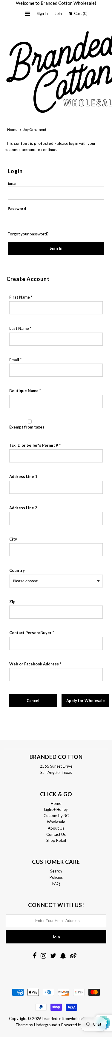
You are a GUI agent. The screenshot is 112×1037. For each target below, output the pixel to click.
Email (13, 183)
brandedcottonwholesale (64, 1018)
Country (17, 570)
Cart (80, 13)
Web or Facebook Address (34, 664)
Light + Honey (56, 809)
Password (17, 208)
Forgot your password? (28, 234)
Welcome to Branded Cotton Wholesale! (56, 3)
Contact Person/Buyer (30, 632)
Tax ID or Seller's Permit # (33, 445)
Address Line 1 (23, 476)
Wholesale (56, 821)
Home (12, 129)
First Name (19, 297)
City (13, 539)
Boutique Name (24, 390)
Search (56, 871)
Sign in (42, 13)
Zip (12, 601)
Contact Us (56, 834)
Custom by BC (56, 815)
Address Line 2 (23, 507)
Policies (56, 877)
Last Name (19, 328)
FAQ (56, 883)
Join (58, 13)
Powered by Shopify (78, 1024)
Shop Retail (56, 840)
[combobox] (56, 487)
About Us (56, 828)
